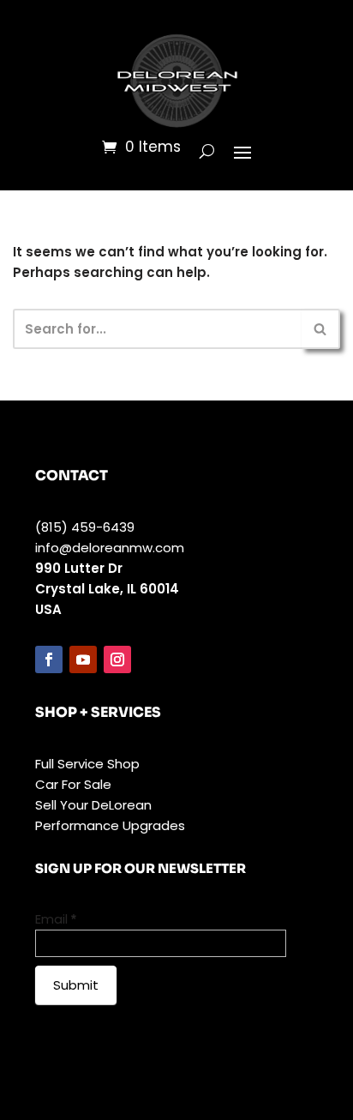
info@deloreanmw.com (109, 548)
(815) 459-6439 (85, 527)
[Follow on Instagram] (117, 659)
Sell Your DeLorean (93, 805)
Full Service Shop (87, 764)
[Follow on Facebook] (49, 659)
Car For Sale (73, 784)
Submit (76, 985)
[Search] (321, 329)
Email (55, 919)
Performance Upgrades (110, 825)
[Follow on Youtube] (83, 659)
